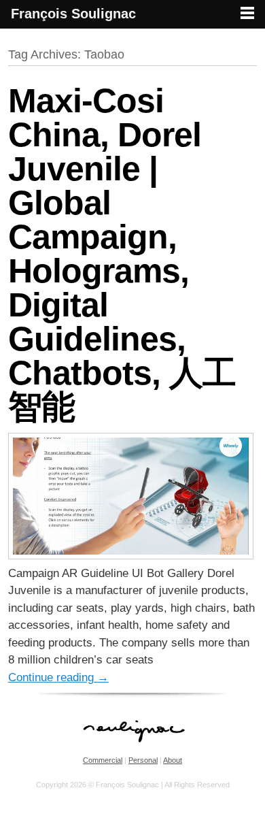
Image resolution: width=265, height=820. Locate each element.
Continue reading (58, 677)
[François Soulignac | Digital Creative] (132, 30)
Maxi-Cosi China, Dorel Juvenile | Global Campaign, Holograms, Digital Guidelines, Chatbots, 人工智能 (122, 254)
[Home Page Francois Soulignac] (132, 749)
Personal (143, 760)
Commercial (102, 760)
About (172, 760)
